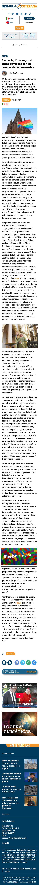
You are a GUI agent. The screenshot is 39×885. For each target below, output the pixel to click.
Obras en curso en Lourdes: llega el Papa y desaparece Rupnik (11, 764)
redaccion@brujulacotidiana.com (14, 838)
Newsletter (29, 22)
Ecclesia (24, 45)
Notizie (11, 18)
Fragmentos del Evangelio (11, 35)
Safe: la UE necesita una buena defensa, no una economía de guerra (11, 777)
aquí (17, 278)
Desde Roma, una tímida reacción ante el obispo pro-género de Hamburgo (11, 802)
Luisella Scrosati (15, 73)
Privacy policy (7, 868)
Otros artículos (20, 745)
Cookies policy (18, 868)
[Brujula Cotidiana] (19, 6)
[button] (19, 28)
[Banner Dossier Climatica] (19, 724)
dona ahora (29, 18)
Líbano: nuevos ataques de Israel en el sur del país (11, 789)
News (11, 22)
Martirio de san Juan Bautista (28, 34)
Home (16, 45)
